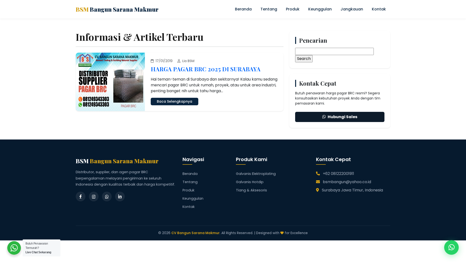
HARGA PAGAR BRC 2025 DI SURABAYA (205, 69)
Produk (293, 9)
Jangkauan (352, 9)
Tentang (268, 9)
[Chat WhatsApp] (451, 247)
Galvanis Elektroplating (256, 173)
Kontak (379, 9)
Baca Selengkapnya (174, 101)
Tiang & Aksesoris (251, 190)
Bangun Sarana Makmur (117, 9)
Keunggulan (320, 9)
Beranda (243, 9)
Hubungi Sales (342, 117)
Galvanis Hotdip (250, 182)
